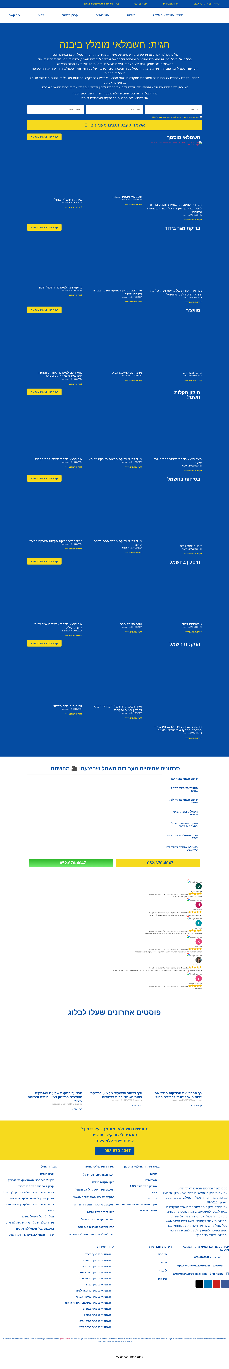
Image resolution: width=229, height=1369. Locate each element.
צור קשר (14, 15)
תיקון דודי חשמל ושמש (100, 1212)
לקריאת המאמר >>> (193, 220)
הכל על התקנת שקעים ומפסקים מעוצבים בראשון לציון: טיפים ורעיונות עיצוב (55, 1097)
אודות (131, 15)
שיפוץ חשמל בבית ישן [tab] (184, 778)
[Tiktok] (199, 1284)
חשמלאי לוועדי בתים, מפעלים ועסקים (91, 1234)
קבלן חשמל (70, 15)
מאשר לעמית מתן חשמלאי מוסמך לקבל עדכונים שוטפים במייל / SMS (175, 117)
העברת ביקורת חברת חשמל (97, 1219)
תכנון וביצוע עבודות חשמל (98, 1174)
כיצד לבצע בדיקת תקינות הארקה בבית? (115, 459)
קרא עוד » (196, 1105)
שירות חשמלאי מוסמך (98, 1166)
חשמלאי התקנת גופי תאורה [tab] (185, 813)
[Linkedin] (208, 1284)
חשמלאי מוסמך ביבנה (127, 196)
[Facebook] (225, 1284)
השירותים (102, 15)
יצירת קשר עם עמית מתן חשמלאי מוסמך (205, 1248)
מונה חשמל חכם (131, 624)
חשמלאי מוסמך (65, 1339)
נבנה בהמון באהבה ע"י (129, 1357)
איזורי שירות (105, 1246)
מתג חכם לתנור (191, 372)
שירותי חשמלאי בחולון (67, 199)
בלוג (41, 15)
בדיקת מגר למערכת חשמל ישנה (60, 287)
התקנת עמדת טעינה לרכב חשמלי (94, 1189)
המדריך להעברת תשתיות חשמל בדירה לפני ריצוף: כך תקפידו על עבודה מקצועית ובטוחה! (174, 208)
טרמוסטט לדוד (192, 624)
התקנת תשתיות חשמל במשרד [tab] (184, 789)
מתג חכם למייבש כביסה (126, 372)
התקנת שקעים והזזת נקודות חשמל (93, 1197)
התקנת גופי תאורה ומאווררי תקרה (94, 1204)
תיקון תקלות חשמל (103, 1182)
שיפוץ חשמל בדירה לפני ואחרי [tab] (183, 801)
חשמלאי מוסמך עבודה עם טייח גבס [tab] (182, 848)
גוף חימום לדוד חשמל (67, 706)
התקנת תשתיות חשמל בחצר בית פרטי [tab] (184, 825)
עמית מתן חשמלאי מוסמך (141, 1166)
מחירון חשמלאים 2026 (168, 15)
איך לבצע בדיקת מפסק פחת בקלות (58, 459)
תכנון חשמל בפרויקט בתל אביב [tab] (182, 836)
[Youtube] (216, 1284)
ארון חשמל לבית (191, 546)
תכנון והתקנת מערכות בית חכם (96, 1227)
